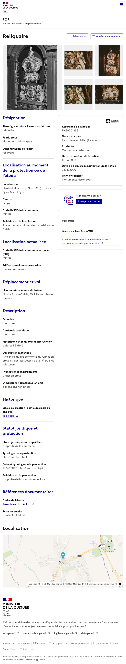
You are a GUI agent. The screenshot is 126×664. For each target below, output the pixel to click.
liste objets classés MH (17, 504)
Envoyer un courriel (89, 201)
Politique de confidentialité (32, 656)
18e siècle (8, 416)
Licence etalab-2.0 (26, 659)
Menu (121, 4)
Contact (41, 643)
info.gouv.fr (9, 633)
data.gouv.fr (88, 633)
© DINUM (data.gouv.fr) (52, 583)
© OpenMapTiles (73, 583)
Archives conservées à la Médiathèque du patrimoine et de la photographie (85, 241)
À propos (57, 643)
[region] (63, 561)
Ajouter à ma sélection (108, 36)
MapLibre (33, 583)
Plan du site (28, 649)
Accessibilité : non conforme (16, 643)
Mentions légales (10, 656)
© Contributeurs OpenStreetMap (99, 583)
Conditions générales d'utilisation (62, 656)
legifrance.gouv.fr (64, 633)
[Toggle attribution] (120, 584)
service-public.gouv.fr (35, 633)
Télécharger (79, 36)
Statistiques (102, 643)
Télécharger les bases (79, 643)
